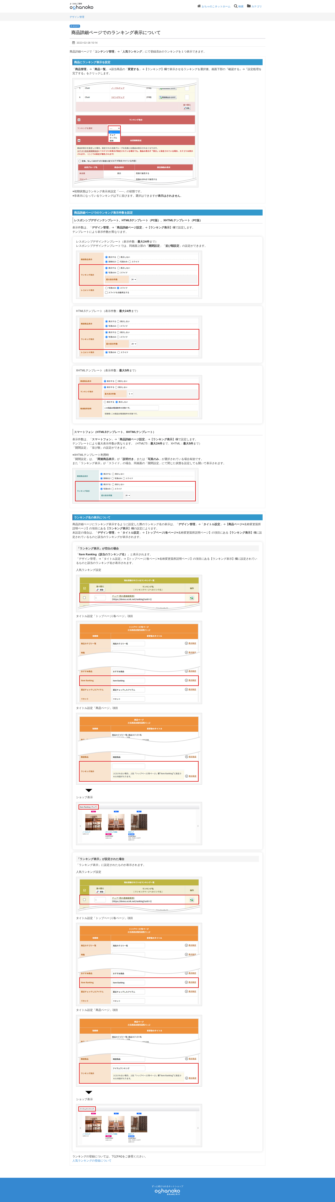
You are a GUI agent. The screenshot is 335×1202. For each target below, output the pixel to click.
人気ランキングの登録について (91, 1160)
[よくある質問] (86, 6)
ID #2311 (74, 26)
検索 (241, 6)
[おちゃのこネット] (167, 1191)
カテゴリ (256, 6)
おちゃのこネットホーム (216, 6)
